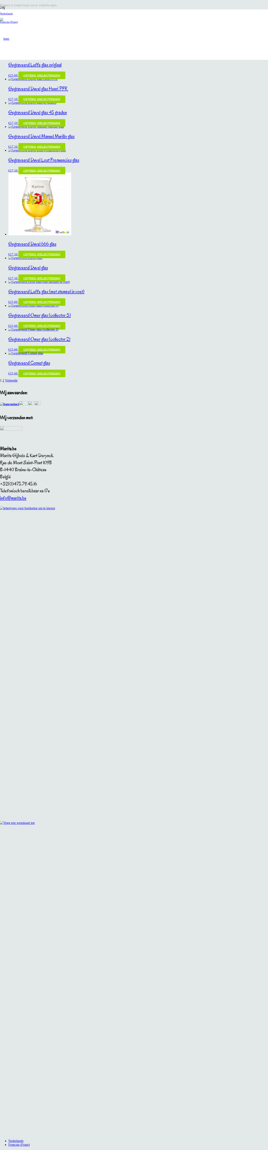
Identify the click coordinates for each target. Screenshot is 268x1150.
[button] (6, 13)
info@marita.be (13, 498)
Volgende (11, 380)
